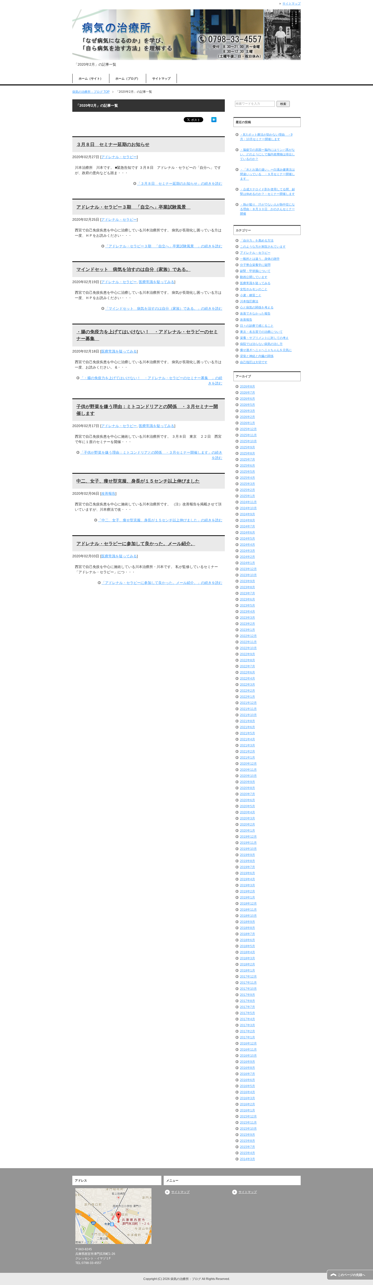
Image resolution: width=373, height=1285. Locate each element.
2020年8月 (247, 788)
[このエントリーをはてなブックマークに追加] (213, 119)
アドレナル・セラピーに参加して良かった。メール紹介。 (135, 543)
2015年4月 (247, 1153)
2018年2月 (247, 964)
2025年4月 (247, 478)
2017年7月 (247, 1007)
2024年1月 (247, 563)
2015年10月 (248, 1128)
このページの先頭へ (351, 1275)
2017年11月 (248, 982)
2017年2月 (247, 1031)
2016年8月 (247, 1068)
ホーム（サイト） (91, 78)
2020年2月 (247, 824)
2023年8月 (247, 587)
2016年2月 (247, 1104)
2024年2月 (247, 557)
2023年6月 (247, 599)
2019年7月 (247, 867)
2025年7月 (247, 459)
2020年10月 (248, 776)
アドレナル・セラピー (119, 157)
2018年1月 (247, 970)
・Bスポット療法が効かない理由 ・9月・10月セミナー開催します (266, 137)
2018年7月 (247, 934)
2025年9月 (247, 447)
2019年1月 (247, 897)
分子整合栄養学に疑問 (255, 265)
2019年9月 (247, 855)
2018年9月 (247, 922)
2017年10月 (248, 988)
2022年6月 (247, 672)
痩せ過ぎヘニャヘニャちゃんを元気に (266, 350)
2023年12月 (248, 569)
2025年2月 (247, 490)
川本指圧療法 (249, 301)
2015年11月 (248, 1122)
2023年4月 (247, 611)
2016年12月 (248, 1043)
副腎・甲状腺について (255, 271)
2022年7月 (247, 666)
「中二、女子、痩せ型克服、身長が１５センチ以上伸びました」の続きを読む (160, 520)
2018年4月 (247, 952)
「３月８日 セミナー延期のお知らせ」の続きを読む (179, 183)
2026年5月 (247, 405)
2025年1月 (247, 496)
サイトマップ (161, 78)
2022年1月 (247, 697)
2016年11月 (248, 1049)
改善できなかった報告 (255, 313)
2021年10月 (248, 715)
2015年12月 (248, 1116)
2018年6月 (247, 940)
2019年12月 (248, 836)
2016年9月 (247, 1061)
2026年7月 (247, 392)
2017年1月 (247, 1037)
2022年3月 (247, 684)
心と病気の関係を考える (257, 307)
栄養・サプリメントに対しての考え (264, 338)
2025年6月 (247, 465)
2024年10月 (248, 508)
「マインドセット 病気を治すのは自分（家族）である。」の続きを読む (163, 308)
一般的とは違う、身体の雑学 (260, 259)
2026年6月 (247, 398)
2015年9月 (247, 1134)
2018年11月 (248, 909)
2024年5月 (247, 538)
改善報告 (108, 493)
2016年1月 (247, 1110)
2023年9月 (247, 581)
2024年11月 (248, 502)
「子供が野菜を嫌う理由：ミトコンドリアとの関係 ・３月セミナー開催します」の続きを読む (151, 455)
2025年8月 (247, 453)
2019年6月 (247, 873)
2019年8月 (247, 861)
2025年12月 (248, 429)
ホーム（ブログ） (127, 78)
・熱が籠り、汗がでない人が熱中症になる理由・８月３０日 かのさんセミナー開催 (267, 209)
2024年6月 (247, 532)
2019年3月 (247, 885)
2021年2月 (247, 751)
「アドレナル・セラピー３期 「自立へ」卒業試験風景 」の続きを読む (163, 246)
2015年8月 (247, 1141)
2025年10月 (248, 441)
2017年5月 (247, 1013)
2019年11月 (248, 843)
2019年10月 (248, 849)
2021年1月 (247, 757)
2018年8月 (247, 928)
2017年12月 (248, 976)
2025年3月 (247, 484)
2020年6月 (247, 800)
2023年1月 (247, 630)
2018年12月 (248, 903)
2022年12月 (248, 636)
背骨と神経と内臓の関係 (257, 356)
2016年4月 (247, 1092)
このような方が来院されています (263, 246)
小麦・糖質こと (250, 295)
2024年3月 (247, 551)
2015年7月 (247, 1147)
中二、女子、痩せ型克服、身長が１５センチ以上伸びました (138, 481)
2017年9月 (247, 995)
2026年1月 (247, 423)
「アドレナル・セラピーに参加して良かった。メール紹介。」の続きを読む (161, 583)
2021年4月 (247, 739)
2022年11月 (248, 642)
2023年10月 (248, 575)
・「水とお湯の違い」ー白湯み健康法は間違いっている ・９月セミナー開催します (267, 174)
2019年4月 (247, 879)
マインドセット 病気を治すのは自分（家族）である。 (133, 269)
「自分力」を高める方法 (257, 240)
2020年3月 (247, 818)
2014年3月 (247, 1159)
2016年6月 (247, 1080)
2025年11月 (248, 435)
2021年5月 (247, 733)
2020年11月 (248, 770)
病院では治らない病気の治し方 (261, 344)
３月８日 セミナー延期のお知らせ (112, 144)
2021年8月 (247, 721)
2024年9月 (247, 514)
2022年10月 (248, 648)
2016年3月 (247, 1098)
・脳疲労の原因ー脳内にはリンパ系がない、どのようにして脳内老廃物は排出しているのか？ (267, 154)
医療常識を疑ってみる (156, 282)
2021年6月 (247, 727)
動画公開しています (253, 277)
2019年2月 (247, 891)
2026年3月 (247, 411)
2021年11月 (248, 709)
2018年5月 (247, 946)
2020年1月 (247, 830)
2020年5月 (247, 806)
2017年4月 (247, 1019)
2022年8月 (247, 660)
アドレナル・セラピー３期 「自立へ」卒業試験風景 (133, 207)
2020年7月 (247, 794)
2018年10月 (248, 915)
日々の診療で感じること (257, 325)
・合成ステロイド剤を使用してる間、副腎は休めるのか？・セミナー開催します (267, 192)
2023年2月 (247, 624)
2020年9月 (247, 782)
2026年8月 (247, 386)
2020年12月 (248, 763)
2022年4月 (247, 678)
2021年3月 (247, 745)
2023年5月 (247, 605)
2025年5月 (247, 471)
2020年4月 (247, 812)
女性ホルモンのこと (253, 289)
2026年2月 (247, 417)
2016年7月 (247, 1074)
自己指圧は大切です (253, 362)
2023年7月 (247, 593)
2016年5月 (247, 1086)
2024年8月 (247, 520)
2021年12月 (248, 703)
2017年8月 (247, 1001)
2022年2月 (247, 690)
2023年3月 (247, 617)
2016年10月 (248, 1055)
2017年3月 (247, 1025)
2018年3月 (247, 958)
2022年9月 (247, 654)
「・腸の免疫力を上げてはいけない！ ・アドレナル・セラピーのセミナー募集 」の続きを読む (151, 380)
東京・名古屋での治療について (261, 332)
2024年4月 (247, 544)
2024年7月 (247, 526)
